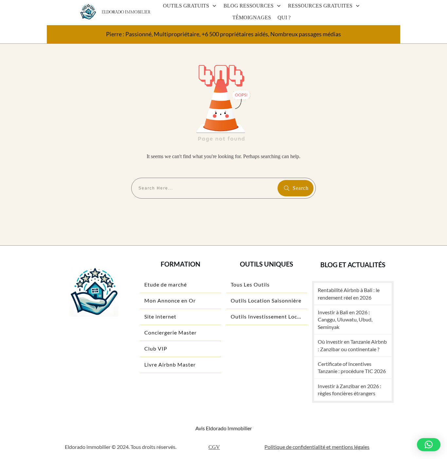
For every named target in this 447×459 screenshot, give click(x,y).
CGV (214, 447)
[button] (428, 444)
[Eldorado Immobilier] (88, 12)
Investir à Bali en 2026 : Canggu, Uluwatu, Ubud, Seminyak (345, 319)
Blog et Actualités (352, 265)
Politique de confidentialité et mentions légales (316, 447)
